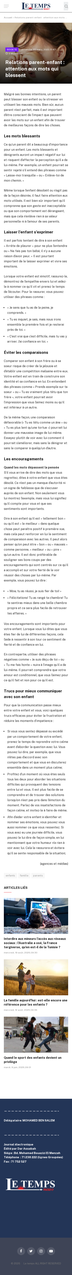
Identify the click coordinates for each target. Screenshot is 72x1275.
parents (38, 875)
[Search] (66, 6)
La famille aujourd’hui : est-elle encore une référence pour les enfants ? (35, 1002)
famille (24, 875)
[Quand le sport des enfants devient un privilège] (36, 1034)
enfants (10, 875)
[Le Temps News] (36, 6)
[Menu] (6, 6)
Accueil (8, 17)
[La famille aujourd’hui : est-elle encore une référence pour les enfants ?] (36, 977)
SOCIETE (12, 49)
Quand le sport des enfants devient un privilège (32, 1060)
